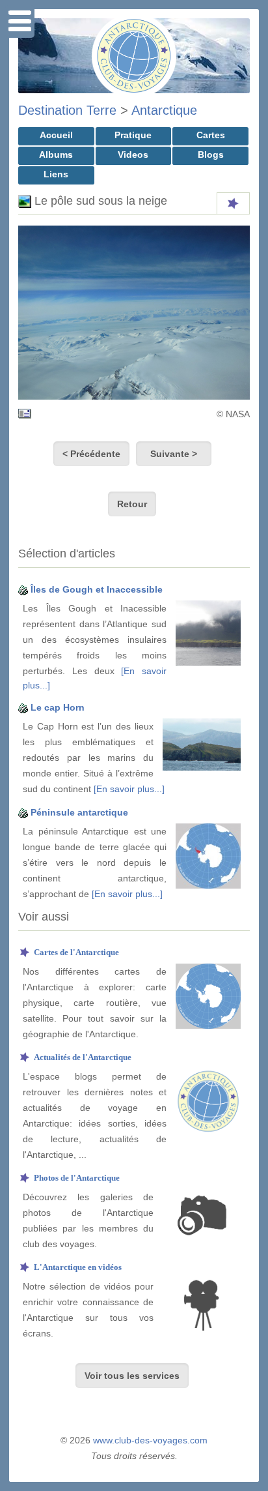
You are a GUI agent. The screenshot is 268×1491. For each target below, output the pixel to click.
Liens (56, 174)
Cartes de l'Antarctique (76, 952)
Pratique (133, 135)
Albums (56, 154)
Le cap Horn (58, 707)
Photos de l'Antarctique (77, 1178)
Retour (132, 504)
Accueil (56, 135)
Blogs (211, 154)
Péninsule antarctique (79, 812)
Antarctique (164, 110)
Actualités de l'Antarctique (82, 1057)
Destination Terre (67, 110)
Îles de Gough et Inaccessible (97, 589)
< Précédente (91, 454)
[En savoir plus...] (129, 789)
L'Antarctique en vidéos (78, 1267)
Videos (133, 154)
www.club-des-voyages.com (150, 1440)
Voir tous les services (132, 1375)
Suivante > (173, 454)
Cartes (210, 135)
